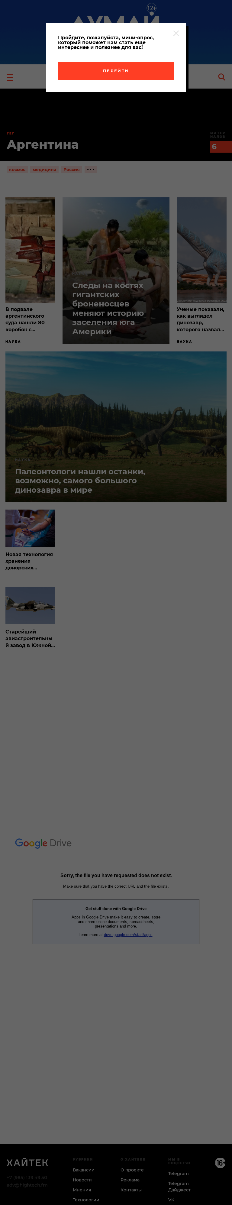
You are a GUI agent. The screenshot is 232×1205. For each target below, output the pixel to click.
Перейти (116, 70)
